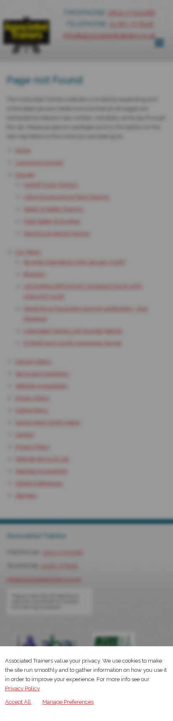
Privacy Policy (22, 688)
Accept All (18, 702)
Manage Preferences (68, 702)
